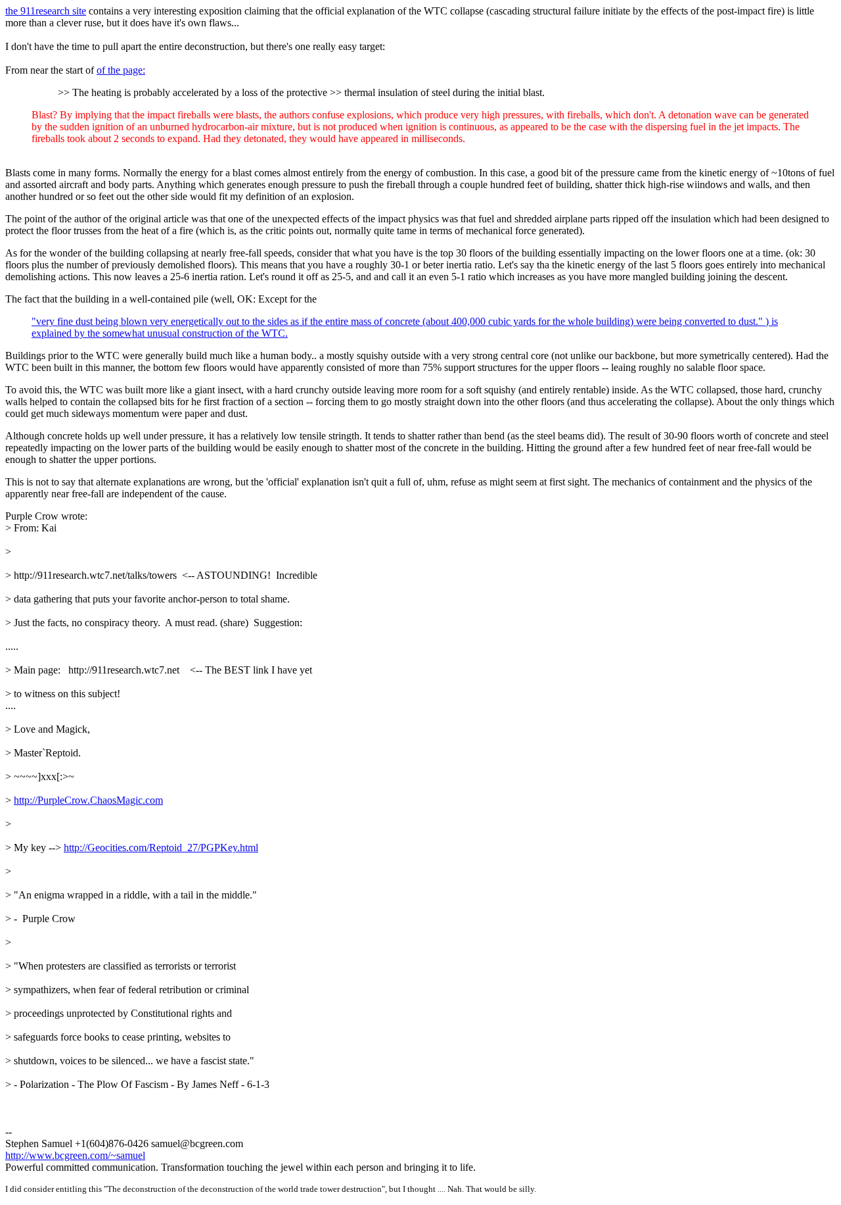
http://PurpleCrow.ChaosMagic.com (88, 800)
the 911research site (45, 10)
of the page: (121, 70)
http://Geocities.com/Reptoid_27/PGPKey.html (161, 847)
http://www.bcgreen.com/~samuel (75, 1155)
